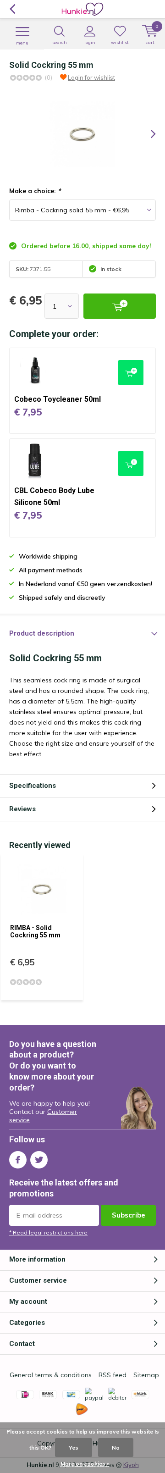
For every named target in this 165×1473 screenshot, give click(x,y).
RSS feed (112, 1375)
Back (12, 9)
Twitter (39, 1159)
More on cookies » (85, 1463)
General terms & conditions (51, 1375)
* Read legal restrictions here (48, 1232)
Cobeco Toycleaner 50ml (57, 399)
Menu (22, 43)
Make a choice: (34, 191)
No (116, 1447)
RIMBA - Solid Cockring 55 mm (35, 931)
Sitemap (146, 1375)
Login (89, 42)
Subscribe (128, 1215)
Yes (73, 1447)
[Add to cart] (119, 306)
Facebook (18, 1159)
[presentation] (147, 134)
